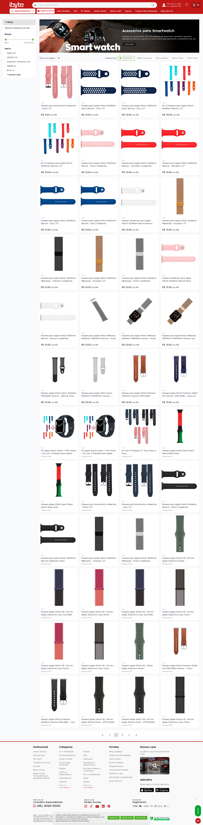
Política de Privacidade (120, 755)
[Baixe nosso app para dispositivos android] (162, 790)
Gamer (86, 752)
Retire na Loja (116, 774)
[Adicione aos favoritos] (75, 65)
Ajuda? (198, 811)
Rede (85, 778)
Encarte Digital (116, 763)
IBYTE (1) (10, 70)
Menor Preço (177, 58)
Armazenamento (67, 755)
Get (85, 755)
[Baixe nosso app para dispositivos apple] (147, 790)
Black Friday (39, 770)
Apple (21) (11, 53)
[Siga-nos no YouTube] (97, 807)
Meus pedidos (116, 752)
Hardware (88, 759)
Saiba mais (129, 44)
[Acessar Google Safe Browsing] (160, 818)
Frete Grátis (115, 759)
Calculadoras (65, 778)
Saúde (86, 782)
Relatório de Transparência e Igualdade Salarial (41, 776)
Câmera (63, 782)
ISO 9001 (37, 759)
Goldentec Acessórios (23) (18, 62)
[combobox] (94, 5)
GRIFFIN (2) (11, 66)
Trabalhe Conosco (42, 763)
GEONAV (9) (12, 57)
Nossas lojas (39, 755)
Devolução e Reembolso (121, 777)
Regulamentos (116, 766)
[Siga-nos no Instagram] (86, 807)
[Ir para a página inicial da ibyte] (17, 5)
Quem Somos (39, 752)
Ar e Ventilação (66, 752)
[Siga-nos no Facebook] (109, 807)
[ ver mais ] (64, 787)
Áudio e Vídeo (65, 759)
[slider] (6, 39)
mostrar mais (14, 75)
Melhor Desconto (144, 58)
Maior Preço (192, 58)
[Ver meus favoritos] (186, 5)
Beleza (62, 768)
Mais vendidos (162, 58)
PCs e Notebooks (91, 774)
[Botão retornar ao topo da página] (198, 821)
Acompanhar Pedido (119, 770)
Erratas (36, 766)
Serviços (87, 785)
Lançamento (127, 58)
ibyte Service (115, 781)
